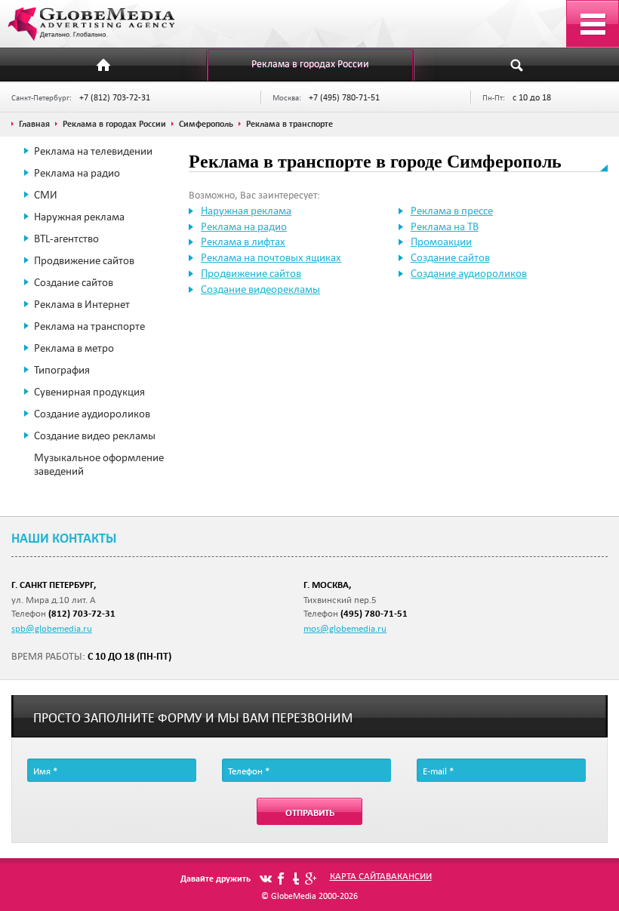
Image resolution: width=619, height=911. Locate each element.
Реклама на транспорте (89, 326)
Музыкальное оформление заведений (99, 464)
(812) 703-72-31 (81, 613)
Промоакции (441, 241)
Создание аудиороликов (92, 413)
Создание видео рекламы (95, 435)
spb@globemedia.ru (51, 628)
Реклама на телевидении (93, 151)
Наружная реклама (79, 216)
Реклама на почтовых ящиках (271, 257)
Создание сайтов (73, 282)
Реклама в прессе (452, 210)
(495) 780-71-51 (374, 613)
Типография (62, 370)
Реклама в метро (74, 348)
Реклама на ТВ (445, 226)
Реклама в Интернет (82, 304)
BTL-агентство (66, 238)
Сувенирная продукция (89, 392)
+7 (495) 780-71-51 (344, 97)
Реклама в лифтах (243, 241)
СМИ (45, 195)
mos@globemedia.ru (344, 628)
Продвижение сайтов (84, 260)
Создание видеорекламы (260, 289)
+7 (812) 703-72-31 (114, 97)
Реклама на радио (77, 173)
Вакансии (409, 875)
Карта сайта (358, 875)
